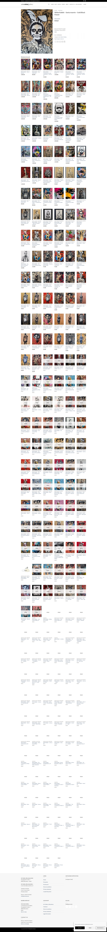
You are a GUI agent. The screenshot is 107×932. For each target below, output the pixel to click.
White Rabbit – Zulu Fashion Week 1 (47, 784)
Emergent (58, 38)
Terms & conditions (47, 886)
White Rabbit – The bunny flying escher (36, 473)
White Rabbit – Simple (36, 513)
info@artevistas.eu (35, 0)
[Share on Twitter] (58, 42)
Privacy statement (47, 889)
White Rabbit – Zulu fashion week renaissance (69, 223)
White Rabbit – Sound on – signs (70, 723)
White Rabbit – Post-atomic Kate (36, 117)
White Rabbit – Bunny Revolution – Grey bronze (36, 369)
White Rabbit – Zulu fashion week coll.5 (25, 223)
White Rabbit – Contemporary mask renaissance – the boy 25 (81, 73)
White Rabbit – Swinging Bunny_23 (47, 763)
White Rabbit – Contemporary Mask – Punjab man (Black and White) (58, 557)
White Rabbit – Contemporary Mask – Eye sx (70, 202)
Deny (90, 927)
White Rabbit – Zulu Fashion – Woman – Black (69, 348)
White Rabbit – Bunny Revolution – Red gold (81, 535)
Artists (59, 4)
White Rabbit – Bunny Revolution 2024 (47, 368)
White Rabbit (57, 18)
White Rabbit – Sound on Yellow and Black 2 (25, 431)
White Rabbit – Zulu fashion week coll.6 (80, 493)
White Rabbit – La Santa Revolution (36, 139)
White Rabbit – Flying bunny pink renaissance (25, 244)
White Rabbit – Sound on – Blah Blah (70, 556)
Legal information (47, 913)
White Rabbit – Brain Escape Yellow (25, 578)
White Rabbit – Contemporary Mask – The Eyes (47, 452)
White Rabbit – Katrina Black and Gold (47, 410)
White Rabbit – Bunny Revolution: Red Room (25, 865)
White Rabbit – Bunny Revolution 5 (81, 846)
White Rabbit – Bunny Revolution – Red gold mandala (47, 431)
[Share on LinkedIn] (64, 42)
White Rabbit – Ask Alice (58, 431)
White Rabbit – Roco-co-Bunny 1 (70, 117)
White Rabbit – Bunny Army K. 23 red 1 (70, 620)
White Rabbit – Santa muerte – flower (47, 660)
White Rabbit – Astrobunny (46, 139)
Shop (55, 4)
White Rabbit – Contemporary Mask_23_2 (79, 181)
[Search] (48, 4)
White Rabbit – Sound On (81, 784)
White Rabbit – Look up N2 (47, 743)
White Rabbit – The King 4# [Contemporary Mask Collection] (36, 763)
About (67, 4)
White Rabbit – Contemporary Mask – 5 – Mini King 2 (70, 825)
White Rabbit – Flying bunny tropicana (25, 285)
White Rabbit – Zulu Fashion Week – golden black (36, 493)
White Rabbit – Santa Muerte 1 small (36, 846)
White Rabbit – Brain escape (70, 244)
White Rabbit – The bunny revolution (69, 95)
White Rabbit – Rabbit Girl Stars (47, 681)
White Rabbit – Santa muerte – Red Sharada (58, 660)
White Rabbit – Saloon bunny (25, 723)
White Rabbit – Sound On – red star (25, 599)
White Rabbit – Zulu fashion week (58, 473)
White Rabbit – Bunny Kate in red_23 (70, 763)
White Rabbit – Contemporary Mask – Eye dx (58, 202)
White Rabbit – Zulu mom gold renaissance (47, 285)
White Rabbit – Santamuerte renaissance (79, 223)
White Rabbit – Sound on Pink (47, 347)
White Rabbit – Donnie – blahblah (25, 681)
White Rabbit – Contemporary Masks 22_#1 (25, 763)
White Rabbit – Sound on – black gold (70, 599)
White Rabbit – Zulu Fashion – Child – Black (36, 639)
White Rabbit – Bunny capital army (25, 117)
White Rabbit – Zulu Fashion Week (58, 160)
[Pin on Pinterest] (62, 42)
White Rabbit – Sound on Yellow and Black (70, 306)
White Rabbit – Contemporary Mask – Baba (81, 117)
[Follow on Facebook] (83, 0)
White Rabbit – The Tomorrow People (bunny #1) (47, 223)
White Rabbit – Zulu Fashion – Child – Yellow (80, 348)
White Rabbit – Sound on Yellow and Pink (47, 327)
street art (62, 38)
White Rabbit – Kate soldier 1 (80, 473)
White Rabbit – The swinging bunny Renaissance (69, 640)
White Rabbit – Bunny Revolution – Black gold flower (81, 514)
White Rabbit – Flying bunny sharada (47, 244)
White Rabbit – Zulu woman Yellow (25, 347)
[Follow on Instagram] (85, 0)
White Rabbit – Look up (47, 722)
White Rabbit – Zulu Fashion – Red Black (58, 723)
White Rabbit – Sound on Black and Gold (58, 389)
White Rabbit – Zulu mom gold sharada (69, 265)
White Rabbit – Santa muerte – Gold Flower (36, 723)
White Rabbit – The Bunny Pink (47, 556)
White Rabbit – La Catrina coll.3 (80, 202)
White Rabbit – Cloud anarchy (47, 825)
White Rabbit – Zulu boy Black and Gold (69, 368)
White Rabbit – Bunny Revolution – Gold (70, 473)
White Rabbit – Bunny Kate (81, 805)
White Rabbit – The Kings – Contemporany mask (81, 160)
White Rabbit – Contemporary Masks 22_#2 (47, 389)
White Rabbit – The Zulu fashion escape (47, 117)
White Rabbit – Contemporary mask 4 (70, 784)
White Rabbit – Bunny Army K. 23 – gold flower (36, 682)
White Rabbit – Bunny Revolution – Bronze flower (58, 578)
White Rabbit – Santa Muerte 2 (81, 825)
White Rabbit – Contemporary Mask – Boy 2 (36, 389)
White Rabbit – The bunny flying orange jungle (80, 431)
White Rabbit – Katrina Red (81, 556)
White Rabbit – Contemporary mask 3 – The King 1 (59, 784)
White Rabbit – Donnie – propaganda (36, 660)
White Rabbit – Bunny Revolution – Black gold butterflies (36, 535)
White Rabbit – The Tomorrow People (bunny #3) (69, 431)
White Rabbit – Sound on (25, 514)
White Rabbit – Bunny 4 (25, 824)
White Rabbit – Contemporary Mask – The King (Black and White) (58, 118)
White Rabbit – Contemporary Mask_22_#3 (68, 139)
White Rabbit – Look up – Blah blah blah (70, 702)
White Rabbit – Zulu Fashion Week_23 (36, 620)
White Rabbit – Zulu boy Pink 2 (69, 327)
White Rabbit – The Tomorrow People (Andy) (58, 223)
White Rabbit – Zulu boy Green (36, 327)
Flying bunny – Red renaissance (58, 265)
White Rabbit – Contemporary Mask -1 (70, 846)
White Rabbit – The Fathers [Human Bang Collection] (70, 160)
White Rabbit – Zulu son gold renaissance (36, 285)
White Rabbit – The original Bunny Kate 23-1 (25, 181)
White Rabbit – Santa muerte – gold (81, 723)
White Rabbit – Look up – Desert (81, 681)
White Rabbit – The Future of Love (80, 578)
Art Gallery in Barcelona (48, 904)
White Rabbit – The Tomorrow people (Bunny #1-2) (36, 825)
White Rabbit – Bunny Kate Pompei (81, 389)
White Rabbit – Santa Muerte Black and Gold (70, 452)
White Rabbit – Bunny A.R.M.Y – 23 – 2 (36, 181)
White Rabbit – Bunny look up (81, 244)
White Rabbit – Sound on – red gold (70, 743)
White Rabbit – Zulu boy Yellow (58, 327)
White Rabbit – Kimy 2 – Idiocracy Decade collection (36, 223)
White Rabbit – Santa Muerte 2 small (47, 846)
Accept (80, 927)
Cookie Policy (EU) (47, 891)
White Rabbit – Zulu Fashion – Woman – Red (70, 410)
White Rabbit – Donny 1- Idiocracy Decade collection (47, 160)
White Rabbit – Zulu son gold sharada (48, 265)
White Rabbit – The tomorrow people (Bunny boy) (24, 265)
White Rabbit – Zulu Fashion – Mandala (80, 620)
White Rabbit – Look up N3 (58, 599)
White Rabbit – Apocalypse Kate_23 (81, 743)
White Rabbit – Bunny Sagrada (25, 72)
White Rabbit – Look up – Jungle (58, 681)
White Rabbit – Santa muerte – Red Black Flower (58, 703)
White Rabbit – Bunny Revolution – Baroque (70, 493)
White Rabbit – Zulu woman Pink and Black (81, 327)
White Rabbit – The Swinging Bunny (69, 805)
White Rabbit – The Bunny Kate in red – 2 (81, 763)
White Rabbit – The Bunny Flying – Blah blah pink (58, 514)
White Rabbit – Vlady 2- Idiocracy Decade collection (59, 181)
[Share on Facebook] (56, 42)
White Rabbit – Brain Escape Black (36, 743)
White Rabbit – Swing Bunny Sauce (81, 95)
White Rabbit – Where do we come (47, 620)
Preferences (100, 927)
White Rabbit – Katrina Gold (47, 473)
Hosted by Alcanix (32, 928)
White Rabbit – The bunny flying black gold (36, 265)
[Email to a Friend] (60, 42)
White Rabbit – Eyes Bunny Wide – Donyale (25, 139)
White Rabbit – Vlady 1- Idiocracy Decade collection (70, 181)
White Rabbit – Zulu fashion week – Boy (36, 95)
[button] (85, 4)
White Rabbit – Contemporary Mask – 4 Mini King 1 (59, 825)
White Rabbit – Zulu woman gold (25, 306)
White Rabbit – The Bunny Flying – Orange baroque (47, 514)
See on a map (24, 911)
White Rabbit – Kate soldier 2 (25, 639)
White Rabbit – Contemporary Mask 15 (59, 805)
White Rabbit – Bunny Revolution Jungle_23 (58, 763)
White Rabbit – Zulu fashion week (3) (25, 410)
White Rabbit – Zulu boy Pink (80, 306)
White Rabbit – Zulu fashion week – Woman (25, 95)
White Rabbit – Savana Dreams (36, 805)
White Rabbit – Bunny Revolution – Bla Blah (70, 514)
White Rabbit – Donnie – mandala (25, 620)
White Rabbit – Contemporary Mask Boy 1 (36, 556)
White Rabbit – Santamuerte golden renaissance (36, 244)
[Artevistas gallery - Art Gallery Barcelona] (27, 4)
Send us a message (25, 923)
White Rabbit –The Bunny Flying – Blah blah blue (58, 493)
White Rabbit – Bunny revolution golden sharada (58, 244)
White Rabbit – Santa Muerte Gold (58, 535)
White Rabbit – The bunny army (24, 202)
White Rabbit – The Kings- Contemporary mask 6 (36, 160)
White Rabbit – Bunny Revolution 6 (47, 865)
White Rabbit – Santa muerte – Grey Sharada (47, 702)
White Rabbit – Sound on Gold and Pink (36, 347)
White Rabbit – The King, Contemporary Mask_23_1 (36, 578)
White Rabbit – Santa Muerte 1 (25, 846)
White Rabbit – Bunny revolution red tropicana (58, 286)
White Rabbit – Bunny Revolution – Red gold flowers (70, 578)
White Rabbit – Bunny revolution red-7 (36, 784)
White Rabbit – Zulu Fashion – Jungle (47, 639)
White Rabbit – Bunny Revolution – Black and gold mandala (81, 410)
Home (52, 4)
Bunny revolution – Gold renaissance (69, 285)
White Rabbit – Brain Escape (25, 805)
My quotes (45, 882)
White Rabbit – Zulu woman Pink (36, 431)
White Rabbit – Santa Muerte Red (25, 493)
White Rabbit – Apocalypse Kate (24, 160)
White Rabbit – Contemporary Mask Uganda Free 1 (58, 95)
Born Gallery (61, 37)
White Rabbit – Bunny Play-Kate (36, 865)
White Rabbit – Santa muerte (58, 743)
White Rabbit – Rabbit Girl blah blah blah (25, 702)
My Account (45, 884)
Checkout (45, 906)
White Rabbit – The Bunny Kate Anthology (58, 139)
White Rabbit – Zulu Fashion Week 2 (25, 784)
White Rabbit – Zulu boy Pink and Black (80, 368)
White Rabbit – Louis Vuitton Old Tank (81, 139)
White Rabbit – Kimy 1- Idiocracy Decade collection (81, 703)
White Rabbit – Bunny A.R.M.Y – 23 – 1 (58, 368)
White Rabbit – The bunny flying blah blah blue (70, 389)
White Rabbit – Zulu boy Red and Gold (25, 473)
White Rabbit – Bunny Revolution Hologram (25, 535)
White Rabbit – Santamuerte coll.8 (24, 743)
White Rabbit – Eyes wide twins (36, 72)
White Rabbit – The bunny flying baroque (25, 452)
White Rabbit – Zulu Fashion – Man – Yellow (25, 368)
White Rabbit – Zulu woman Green (36, 306)
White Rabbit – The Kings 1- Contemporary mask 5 (36, 202)
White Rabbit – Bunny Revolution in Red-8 (47, 599)
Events (63, 4)
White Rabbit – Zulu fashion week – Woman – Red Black (81, 640)
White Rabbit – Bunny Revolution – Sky (70, 535)
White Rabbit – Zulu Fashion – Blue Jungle (47, 578)
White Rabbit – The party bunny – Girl (24, 389)
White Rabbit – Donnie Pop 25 (58, 72)
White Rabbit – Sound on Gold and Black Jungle (58, 307)
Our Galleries (78, 4)
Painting (60, 10)
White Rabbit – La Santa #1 (59, 639)
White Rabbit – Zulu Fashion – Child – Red (81, 599)
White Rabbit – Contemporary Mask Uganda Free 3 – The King (47, 96)
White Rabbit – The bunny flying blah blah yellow (25, 556)
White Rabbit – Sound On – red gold (25, 660)
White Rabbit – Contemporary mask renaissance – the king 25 (70, 73)
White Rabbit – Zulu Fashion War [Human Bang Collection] (47, 181)
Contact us (72, 4)
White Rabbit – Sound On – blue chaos (81, 660)
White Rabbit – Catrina (36, 409)
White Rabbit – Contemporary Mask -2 (58, 846)
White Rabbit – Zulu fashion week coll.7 (58, 620)
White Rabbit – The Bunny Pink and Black (36, 452)
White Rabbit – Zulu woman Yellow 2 (58, 347)
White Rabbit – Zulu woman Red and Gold (47, 306)
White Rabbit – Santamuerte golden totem (80, 265)
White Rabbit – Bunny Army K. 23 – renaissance (70, 661)
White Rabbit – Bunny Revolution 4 (58, 865)
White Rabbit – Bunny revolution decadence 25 (58, 452)
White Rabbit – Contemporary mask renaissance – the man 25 (47, 73)
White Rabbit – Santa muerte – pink (70, 681)
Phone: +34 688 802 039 (25, 0)
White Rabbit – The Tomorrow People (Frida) (36, 599)
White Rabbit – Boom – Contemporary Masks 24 (47, 202)
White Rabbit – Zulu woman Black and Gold (25, 327)
